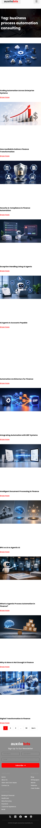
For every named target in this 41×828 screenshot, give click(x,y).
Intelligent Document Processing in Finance (19, 491)
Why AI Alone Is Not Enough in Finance (17, 662)
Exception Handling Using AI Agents (16, 266)
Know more (4, 97)
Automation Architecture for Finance (16, 379)
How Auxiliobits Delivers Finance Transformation (14, 150)
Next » (34, 728)
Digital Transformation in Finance (15, 718)
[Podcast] (31, 816)
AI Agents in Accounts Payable (13, 322)
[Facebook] (20, 816)
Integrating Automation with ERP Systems (19, 435)
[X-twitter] (10, 816)
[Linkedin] (15, 816)
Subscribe (19, 765)
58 (27, 727)
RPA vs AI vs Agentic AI (10, 547)
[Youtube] (25, 816)
